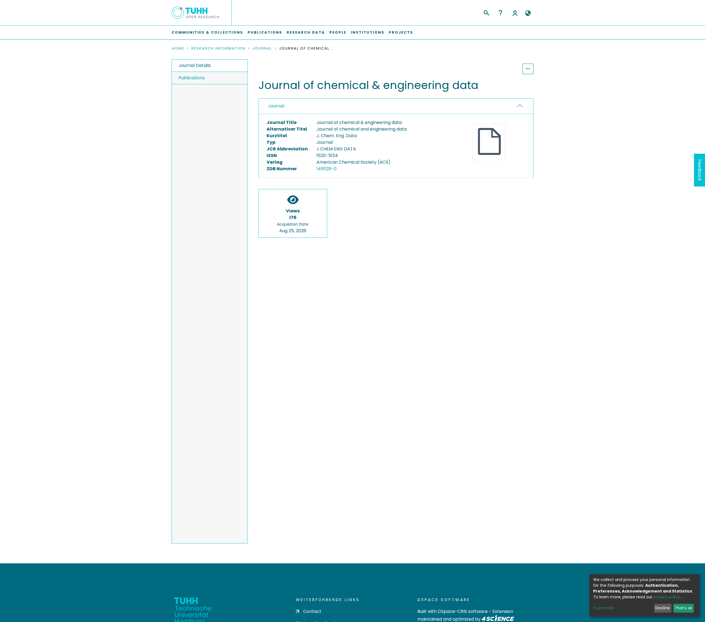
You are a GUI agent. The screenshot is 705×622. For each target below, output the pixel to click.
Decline (662, 608)
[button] (527, 13)
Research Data (306, 32)
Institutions (367, 32)
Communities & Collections (207, 32)
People (337, 32)
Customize (603, 608)
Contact (312, 611)
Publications (265, 32)
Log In (515, 13)
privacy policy (667, 597)
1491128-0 (326, 169)
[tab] (396, 106)
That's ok (683, 608)
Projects (401, 32)
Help (500, 13)
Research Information (218, 48)
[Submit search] (486, 12)
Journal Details (194, 65)
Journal (262, 48)
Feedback (699, 170)
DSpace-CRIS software (463, 611)
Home (178, 48)
